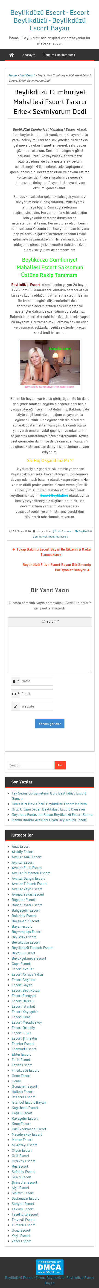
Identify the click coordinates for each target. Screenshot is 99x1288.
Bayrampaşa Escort (27, 931)
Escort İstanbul (23, 1006)
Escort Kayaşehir (25, 1011)
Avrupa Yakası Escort (28, 894)
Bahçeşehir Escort (26, 910)
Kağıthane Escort (25, 1107)
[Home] (11, 54)
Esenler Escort (23, 1043)
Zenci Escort (21, 1241)
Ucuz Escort (21, 1230)
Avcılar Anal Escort (27, 857)
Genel (16, 1081)
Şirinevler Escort (24, 1182)
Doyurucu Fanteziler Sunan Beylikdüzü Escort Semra (52, 814)
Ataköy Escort (23, 851)
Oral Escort (20, 1155)
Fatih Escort (21, 1059)
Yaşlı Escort (21, 1235)
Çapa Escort (21, 963)
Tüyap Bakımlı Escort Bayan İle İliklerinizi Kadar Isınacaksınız (54, 552)
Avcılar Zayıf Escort (27, 889)
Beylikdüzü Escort (26, 942)
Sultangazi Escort (25, 1198)
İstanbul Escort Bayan (29, 1102)
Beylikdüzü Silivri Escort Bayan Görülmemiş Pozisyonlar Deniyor (57, 567)
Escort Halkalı (23, 1001)
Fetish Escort (22, 1065)
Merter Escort (22, 1139)
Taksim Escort (23, 1209)
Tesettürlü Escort (25, 1214)
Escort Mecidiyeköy (27, 1022)
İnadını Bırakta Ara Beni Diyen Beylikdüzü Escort (49, 820)
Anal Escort (27, 75)
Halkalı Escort (23, 1091)
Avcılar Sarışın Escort (28, 878)
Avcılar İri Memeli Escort (31, 873)
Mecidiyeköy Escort (27, 1134)
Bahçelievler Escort (27, 905)
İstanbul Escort (23, 1097)
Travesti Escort (23, 1219)
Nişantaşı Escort (24, 1145)
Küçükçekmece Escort (29, 1129)
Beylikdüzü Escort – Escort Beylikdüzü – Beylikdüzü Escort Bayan (49, 20)
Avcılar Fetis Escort (27, 867)
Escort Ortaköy (23, 1027)
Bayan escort (22, 926)
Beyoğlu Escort (23, 953)
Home (13, 75)
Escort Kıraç (21, 1017)
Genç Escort (21, 1075)
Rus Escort (20, 1166)
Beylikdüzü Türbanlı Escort (32, 947)
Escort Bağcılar (23, 979)
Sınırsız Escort (23, 1193)
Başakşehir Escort (25, 921)
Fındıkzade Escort (25, 1070)
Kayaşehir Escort (25, 1118)
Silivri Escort (22, 1177)
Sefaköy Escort (23, 1171)
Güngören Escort (24, 1086)
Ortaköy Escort (23, 1161)
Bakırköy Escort (24, 915)
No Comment (66, 531)
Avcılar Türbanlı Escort (29, 883)
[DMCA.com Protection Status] (50, 1266)
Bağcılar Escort (23, 899)
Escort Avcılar (23, 969)
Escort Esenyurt (24, 995)
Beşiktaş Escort (24, 937)
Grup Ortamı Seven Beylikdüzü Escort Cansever (48, 809)
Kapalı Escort (22, 1113)
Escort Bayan (22, 985)
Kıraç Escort (21, 1123)
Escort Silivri (22, 1033)
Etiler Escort (21, 1054)
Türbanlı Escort (23, 1225)
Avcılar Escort (23, 862)
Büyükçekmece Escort (29, 958)
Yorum (53, 621)
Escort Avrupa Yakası (28, 974)
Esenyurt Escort (24, 1049)
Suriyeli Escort (23, 1203)
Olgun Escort (22, 1150)
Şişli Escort (20, 1187)
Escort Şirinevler (24, 1038)
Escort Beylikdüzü (26, 990)
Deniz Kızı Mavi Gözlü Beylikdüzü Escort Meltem (49, 804)
